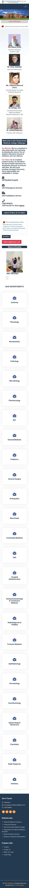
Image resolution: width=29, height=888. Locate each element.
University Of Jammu (10, 824)
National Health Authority (11, 834)
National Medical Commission (13, 822)
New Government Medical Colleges (14, 827)
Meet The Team (9, 852)
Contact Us (7, 849)
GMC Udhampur (9, 883)
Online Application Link (11, 242)
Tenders (6, 847)
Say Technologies (18, 885)
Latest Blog (7, 855)
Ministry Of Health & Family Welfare (14, 837)
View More (6, 236)
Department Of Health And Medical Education (13, 830)
